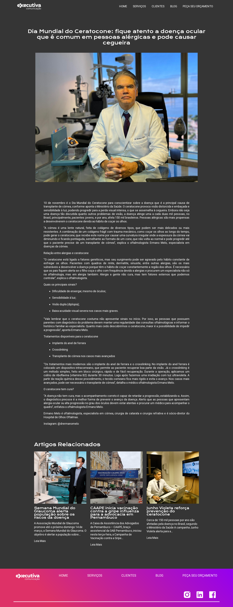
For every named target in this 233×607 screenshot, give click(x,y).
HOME (63, 575)
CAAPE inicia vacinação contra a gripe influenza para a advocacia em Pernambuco (114, 512)
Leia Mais (40, 541)
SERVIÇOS (94, 575)
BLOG (159, 575)
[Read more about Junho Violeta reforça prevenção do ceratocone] (173, 477)
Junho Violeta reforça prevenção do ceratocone (168, 511)
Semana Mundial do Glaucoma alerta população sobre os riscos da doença (54, 512)
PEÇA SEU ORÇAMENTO (199, 575)
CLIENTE (127, 575)
